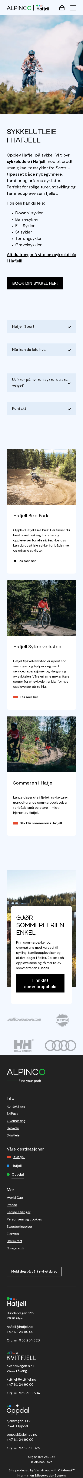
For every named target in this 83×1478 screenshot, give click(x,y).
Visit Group (42, 1470)
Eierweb (13, 1234)
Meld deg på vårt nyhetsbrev (34, 1271)
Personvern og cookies (24, 1219)
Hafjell (16, 1165)
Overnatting (16, 1121)
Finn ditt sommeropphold (40, 983)
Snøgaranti (15, 1248)
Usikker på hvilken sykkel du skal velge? (40, 382)
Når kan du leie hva (29, 349)
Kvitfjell (19, 1157)
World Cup (15, 1197)
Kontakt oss (16, 1106)
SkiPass (12, 1113)
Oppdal (18, 1174)
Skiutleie (13, 1135)
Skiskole (13, 1128)
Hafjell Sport (23, 326)
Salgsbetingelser (19, 1226)
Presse (12, 1205)
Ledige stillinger (18, 1212)
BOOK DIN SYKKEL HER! (35, 283)
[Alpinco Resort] (19, 8)
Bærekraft (14, 1241)
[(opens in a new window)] (24, 1019)
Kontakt (19, 408)
